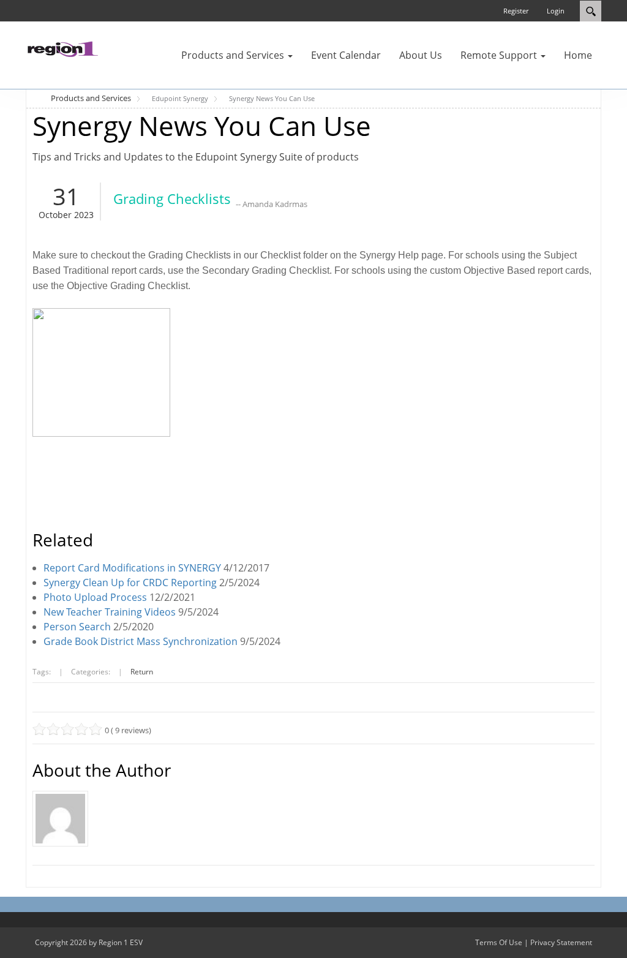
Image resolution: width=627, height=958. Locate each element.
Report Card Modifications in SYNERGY (132, 568)
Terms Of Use (498, 942)
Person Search (77, 626)
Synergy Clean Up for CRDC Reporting (130, 582)
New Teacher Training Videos (109, 612)
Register (515, 10)
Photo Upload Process (95, 597)
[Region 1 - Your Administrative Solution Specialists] (62, 47)
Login (556, 10)
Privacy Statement (561, 942)
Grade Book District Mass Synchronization (140, 641)
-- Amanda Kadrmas (271, 203)
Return (141, 671)
